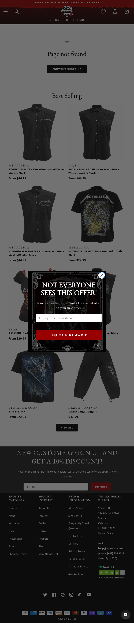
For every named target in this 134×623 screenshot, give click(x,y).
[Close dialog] (102, 275)
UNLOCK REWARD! (69, 335)
